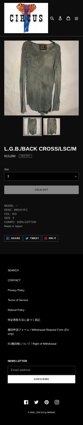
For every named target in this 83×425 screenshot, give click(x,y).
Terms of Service (18, 300)
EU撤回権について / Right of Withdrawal (32, 343)
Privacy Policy (16, 290)
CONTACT (14, 280)
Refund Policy (16, 309)
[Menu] (76, 18)
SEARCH (13, 270)
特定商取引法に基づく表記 (24, 319)
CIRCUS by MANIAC (45, 412)
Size (6, 169)
